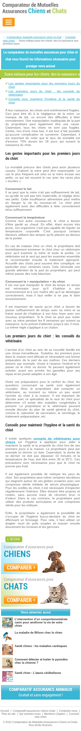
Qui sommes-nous (30, 713)
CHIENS (17, 554)
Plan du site (9, 713)
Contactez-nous (68, 710)
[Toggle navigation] (9, 22)
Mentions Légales (54, 713)
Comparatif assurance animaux (40, 691)
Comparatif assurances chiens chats (34, 710)
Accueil (4, 710)
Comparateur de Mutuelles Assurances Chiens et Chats (34, 8)
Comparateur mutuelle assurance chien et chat (33, 37)
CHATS (16, 586)
